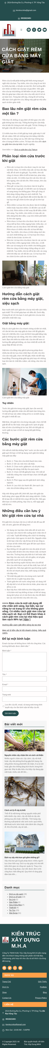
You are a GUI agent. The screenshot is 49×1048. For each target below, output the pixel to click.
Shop (4, 992)
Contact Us (6, 998)
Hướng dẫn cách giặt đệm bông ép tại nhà (21, 625)
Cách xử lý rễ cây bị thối (15, 810)
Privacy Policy (41, 998)
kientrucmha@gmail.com (16, 1024)
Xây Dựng (13, 913)
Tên (4, 674)
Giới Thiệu (42, 982)
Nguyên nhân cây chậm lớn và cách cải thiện (24, 755)
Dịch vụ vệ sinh (15, 897)
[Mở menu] (21, 29)
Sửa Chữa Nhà (15, 905)
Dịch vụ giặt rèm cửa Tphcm (25, 150)
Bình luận (6, 651)
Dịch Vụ (5, 987)
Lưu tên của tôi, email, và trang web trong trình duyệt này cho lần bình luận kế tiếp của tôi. (23, 706)
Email (5, 684)
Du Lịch (12, 900)
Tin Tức (12, 910)
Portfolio (43, 987)
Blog (45, 992)
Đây (26, 619)
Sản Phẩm (13, 902)
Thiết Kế (12, 908)
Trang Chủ (6, 982)
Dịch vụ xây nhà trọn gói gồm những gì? (22, 857)
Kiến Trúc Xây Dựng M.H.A (26, 940)
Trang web (6, 695)
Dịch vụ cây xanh (16, 894)
